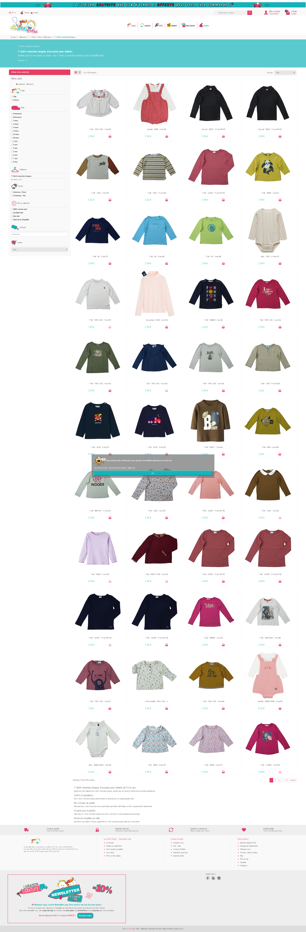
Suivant (293, 780)
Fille (14, 96)
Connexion (274, 13)
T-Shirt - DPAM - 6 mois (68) (270, 447)
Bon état (16, 216)
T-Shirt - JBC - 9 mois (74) (100, 256)
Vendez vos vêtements (114, 846)
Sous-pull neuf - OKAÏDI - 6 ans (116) (156, 320)
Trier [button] (277, 72)
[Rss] (213, 878)
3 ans (15, 144)
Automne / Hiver (19, 192)
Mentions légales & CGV (248, 843)
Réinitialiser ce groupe (17, 179)
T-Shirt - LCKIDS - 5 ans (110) (156, 511)
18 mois (16, 138)
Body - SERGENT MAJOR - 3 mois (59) (100, 765)
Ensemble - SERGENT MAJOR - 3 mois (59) (270, 701)
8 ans (15, 162)
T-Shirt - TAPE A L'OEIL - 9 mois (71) (100, 701)
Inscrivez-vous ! (85, 915)
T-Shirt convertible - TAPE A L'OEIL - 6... (156, 701)
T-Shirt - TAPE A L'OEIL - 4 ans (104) (100, 320)
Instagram (243, 865)
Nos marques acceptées (114, 849)
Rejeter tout (131, 467)
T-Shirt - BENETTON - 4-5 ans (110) (100, 511)
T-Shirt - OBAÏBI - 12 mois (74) (156, 765)
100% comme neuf (20, 209)
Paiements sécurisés (180, 852)
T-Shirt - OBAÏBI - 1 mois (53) (270, 193)
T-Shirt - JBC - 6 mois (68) (156, 256)
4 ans (15, 148)
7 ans (15, 158)
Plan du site (244, 859)
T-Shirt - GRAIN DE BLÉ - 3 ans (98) (270, 638)
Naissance (17, 117)
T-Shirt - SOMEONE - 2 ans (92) (213, 320)
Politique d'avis (245, 849)
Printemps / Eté (19, 195)
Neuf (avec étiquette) (21, 219)
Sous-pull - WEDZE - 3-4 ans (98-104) (213, 129)
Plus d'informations (101, 467)
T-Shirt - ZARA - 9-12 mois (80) (270, 384)
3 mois (15, 124)
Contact (36, 12)
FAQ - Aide (177, 846)
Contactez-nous (178, 843)
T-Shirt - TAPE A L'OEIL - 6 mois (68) (213, 701)
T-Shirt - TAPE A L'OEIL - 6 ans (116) (270, 320)
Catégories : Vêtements (26, 84)
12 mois (16, 134)
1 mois (15, 120)
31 (286, 780)
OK (250, 12)
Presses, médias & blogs (248, 852)
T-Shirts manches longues (21, 176)
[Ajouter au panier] (110, 136)
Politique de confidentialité (248, 846)
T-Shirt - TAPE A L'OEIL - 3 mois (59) (100, 129)
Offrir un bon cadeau (113, 856)
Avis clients (110, 852)
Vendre (27, 12)
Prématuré (17, 113)
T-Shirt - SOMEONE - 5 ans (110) (213, 638)
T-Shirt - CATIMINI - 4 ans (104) (270, 765)
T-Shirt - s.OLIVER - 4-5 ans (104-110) (213, 193)
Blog (241, 856)
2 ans (15, 141)
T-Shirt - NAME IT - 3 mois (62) (213, 447)
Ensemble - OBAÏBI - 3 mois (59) (156, 129)
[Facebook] (208, 878)
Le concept (110, 843)
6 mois (16, 127)
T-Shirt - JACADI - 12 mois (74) (100, 447)
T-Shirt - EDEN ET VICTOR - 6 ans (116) (156, 574)
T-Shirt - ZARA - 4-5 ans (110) (156, 193)
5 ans (15, 151)
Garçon (16, 100)
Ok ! (153, 473)
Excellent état (18, 213)
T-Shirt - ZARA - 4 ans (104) (100, 193)
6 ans (15, 155)
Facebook (243, 862)
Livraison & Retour (179, 849)
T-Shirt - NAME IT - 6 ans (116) (100, 574)
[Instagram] (219, 878)
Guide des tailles (178, 856)
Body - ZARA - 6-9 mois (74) (270, 256)
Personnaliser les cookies (118, 467)
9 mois (16, 131)
